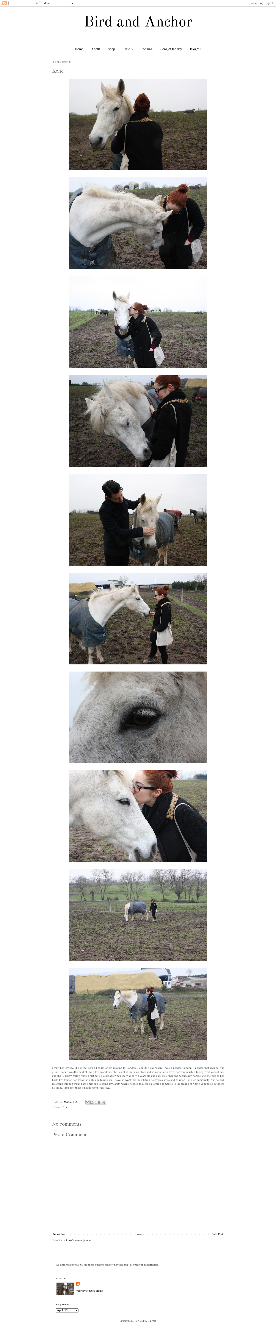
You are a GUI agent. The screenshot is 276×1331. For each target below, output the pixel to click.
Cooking (146, 49)
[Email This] (87, 1102)
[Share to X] (96, 1102)
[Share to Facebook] (100, 1102)
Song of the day (171, 49)
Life (65, 1107)
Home (79, 49)
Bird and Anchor (138, 22)
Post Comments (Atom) (78, 1240)
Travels (128, 49)
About (95, 49)
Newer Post (59, 1234)
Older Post (217, 1234)
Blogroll (195, 49)
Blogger (152, 1320)
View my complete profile (89, 1290)
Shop (111, 49)
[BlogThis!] (91, 1102)
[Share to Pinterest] (104, 1102)
